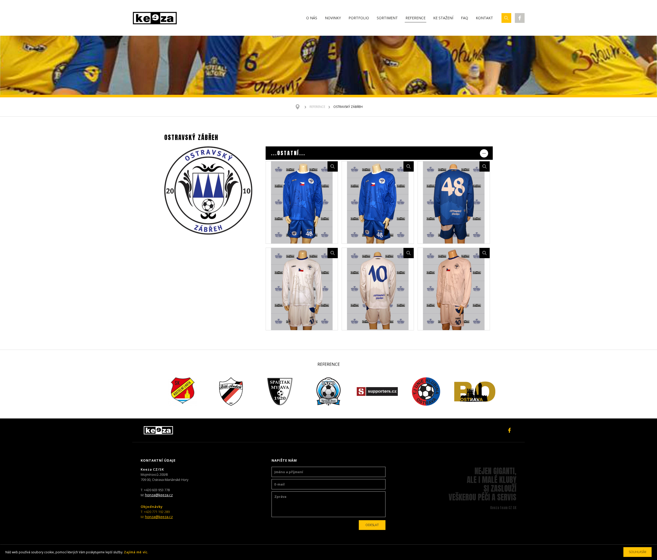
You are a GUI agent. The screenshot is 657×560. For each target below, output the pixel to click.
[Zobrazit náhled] (332, 166)
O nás (311, 17)
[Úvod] (300, 106)
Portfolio (359, 17)
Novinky (333, 17)
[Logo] (155, 18)
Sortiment (387, 17)
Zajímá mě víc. (136, 552)
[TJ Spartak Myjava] (279, 391)
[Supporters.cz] (377, 391)
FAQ (464, 17)
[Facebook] (520, 18)
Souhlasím (637, 552)
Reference (415, 17)
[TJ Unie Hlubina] (426, 391)
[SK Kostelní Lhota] (182, 391)
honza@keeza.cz (159, 494)
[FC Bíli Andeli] (231, 391)
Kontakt (484, 17)
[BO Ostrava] (474, 391)
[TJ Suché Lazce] (328, 391)
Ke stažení (443, 17)
